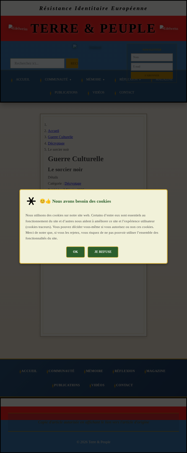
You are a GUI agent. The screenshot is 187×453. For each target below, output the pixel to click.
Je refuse (103, 252)
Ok (75, 252)
